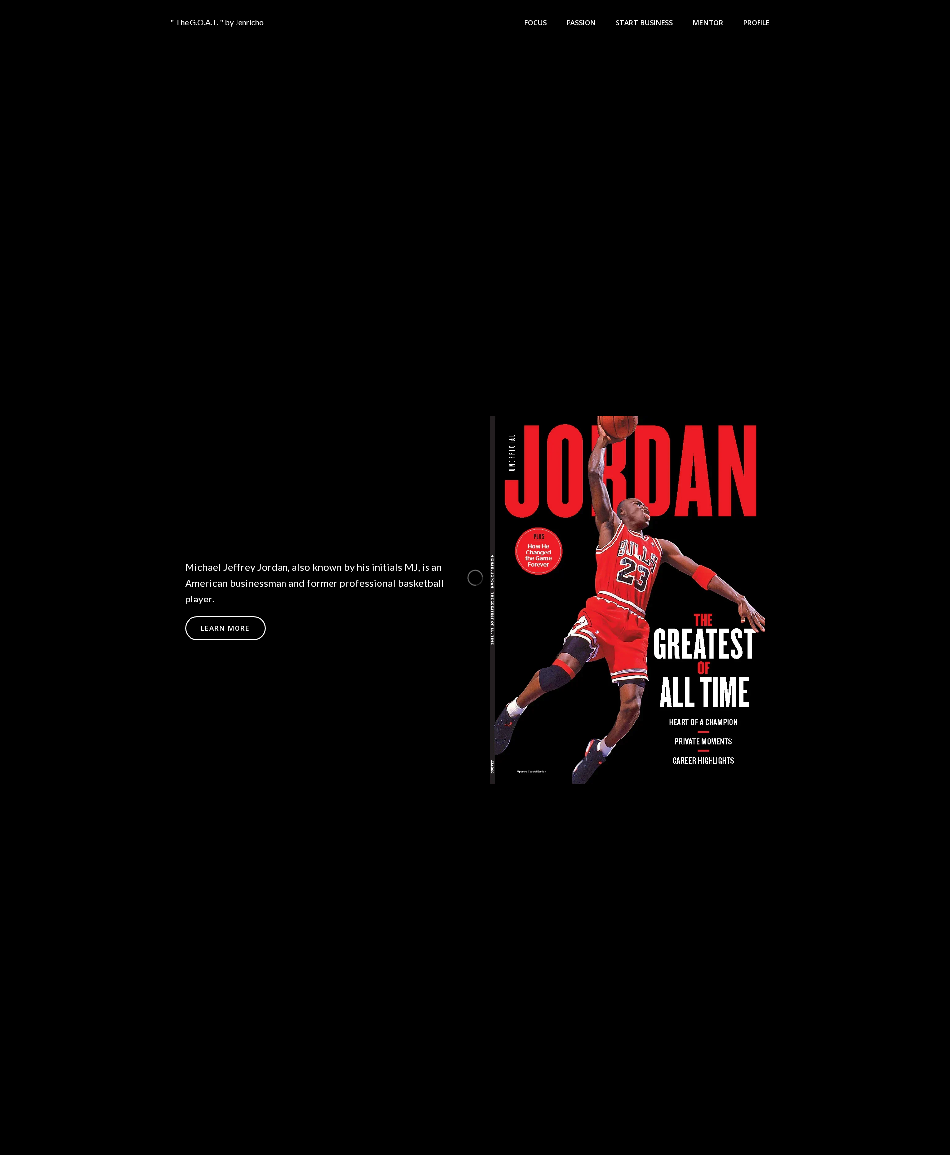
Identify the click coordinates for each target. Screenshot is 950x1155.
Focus (535, 22)
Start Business (644, 22)
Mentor (708, 22)
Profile (756, 22)
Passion (581, 22)
